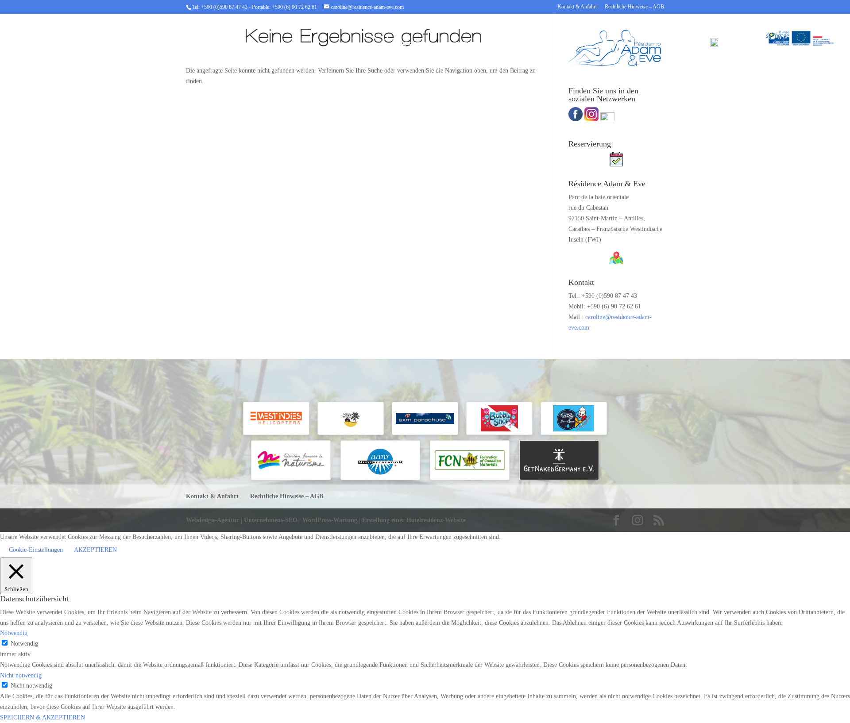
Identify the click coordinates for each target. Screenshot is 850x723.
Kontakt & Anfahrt (577, 7)
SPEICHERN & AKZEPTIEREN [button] (42, 717)
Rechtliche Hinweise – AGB (634, 7)
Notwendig (24, 643)
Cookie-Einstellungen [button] (36, 549)
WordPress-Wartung (329, 520)
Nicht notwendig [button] (21, 675)
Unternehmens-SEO (271, 520)
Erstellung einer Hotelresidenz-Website (414, 520)
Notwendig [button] (13, 633)
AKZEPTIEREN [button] (95, 549)
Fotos (617, 45)
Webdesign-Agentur (213, 520)
